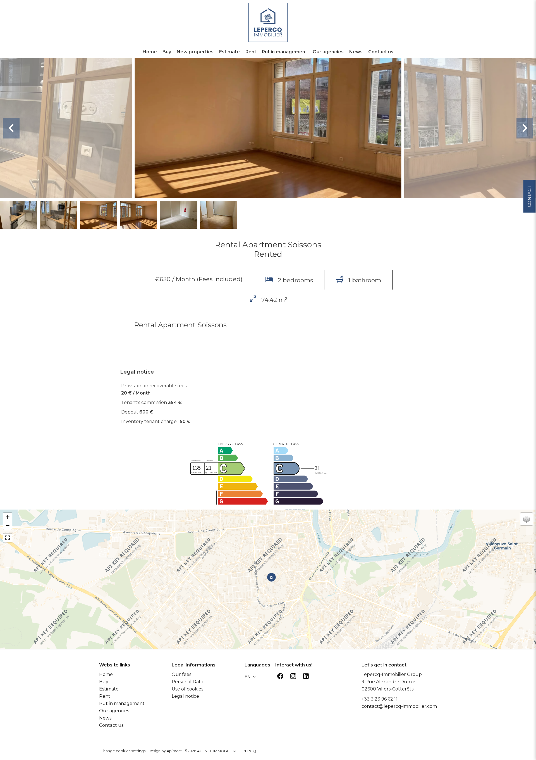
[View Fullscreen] (7, 538)
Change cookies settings (122, 751)
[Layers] (526, 519)
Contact (529, 196)
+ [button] (7, 516)
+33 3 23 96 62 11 (380, 699)
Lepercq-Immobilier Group (392, 674)
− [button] (7, 525)
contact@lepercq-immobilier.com (399, 706)
